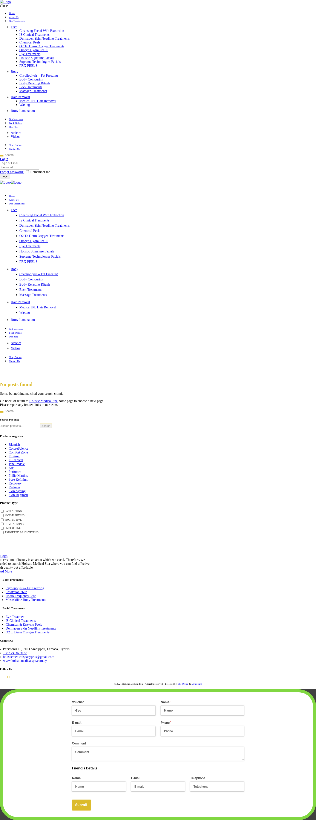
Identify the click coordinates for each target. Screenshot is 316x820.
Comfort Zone (18, 452)
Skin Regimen (18, 495)
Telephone (204, 778)
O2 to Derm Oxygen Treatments (27, 632)
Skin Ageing (17, 491)
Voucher (78, 702)
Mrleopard (197, 683)
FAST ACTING (13, 511)
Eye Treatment (15, 617)
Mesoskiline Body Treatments (26, 600)
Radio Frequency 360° (21, 596)
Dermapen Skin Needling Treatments (31, 628)
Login (4, 159)
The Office (183, 683)
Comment (79, 743)
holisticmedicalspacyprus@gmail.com (28, 657)
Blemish (14, 444)
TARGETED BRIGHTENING (21, 532)
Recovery (15, 483)
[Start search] (1, 155)
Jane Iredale (17, 464)
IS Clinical (16, 460)
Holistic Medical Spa (43, 401)
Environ (14, 456)
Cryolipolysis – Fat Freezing (25, 588)
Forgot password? (12, 172)
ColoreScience (18, 448)
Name (172, 702)
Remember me (40, 172)
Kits (11, 468)
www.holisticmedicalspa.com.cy (25, 660)
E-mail (76, 722)
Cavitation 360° (16, 592)
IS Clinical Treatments (21, 620)
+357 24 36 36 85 (15, 653)
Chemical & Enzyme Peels (24, 624)
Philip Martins (18, 475)
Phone (172, 722)
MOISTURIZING (15, 515)
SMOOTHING (13, 528)
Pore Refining (18, 479)
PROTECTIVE (13, 519)
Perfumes (15, 471)
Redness (14, 487)
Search (45, 425)
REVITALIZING (14, 523)
